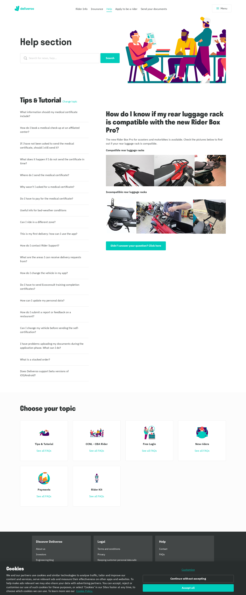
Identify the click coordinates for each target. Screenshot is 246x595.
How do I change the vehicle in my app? (44, 273)
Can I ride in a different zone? (38, 222)
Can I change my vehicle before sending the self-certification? (49, 330)
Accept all (188, 588)
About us (40, 548)
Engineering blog (45, 559)
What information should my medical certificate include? (48, 114)
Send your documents (154, 9)
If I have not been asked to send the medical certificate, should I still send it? (47, 145)
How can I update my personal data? (42, 300)
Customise (188, 569)
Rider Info (82, 9)
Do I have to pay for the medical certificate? (46, 198)
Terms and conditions (109, 548)
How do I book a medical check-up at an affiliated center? (49, 129)
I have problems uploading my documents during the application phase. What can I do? (52, 345)
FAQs (162, 554)
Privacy (101, 554)
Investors (41, 554)
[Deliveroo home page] (24, 8)
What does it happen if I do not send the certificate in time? (52, 161)
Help (109, 9)
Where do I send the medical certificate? (44, 175)
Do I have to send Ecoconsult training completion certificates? (49, 286)
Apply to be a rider (126, 9)
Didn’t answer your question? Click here (136, 245)
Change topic (69, 101)
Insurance (97, 9)
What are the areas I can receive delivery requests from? (50, 259)
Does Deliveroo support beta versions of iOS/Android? (44, 373)
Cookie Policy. (84, 591)
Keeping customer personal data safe (117, 559)
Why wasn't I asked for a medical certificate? (47, 186)
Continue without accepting (188, 578)
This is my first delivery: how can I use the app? (48, 233)
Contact (163, 548)
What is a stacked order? (35, 359)
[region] (123, 578)
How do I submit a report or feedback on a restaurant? (45, 314)
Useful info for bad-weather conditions (43, 210)
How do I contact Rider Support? (39, 245)
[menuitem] (82, 10)
